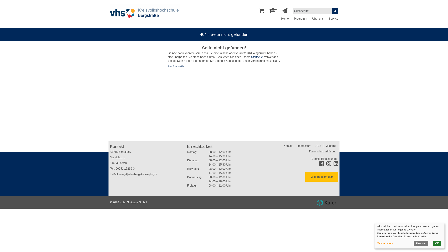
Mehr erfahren (385, 243)
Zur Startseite (176, 66)
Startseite (257, 56)
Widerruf (331, 145)
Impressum (304, 145)
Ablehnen (421, 243)
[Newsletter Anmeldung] (285, 11)
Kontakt (288, 145)
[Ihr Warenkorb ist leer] (261, 11)
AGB (318, 145)
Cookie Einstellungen (325, 158)
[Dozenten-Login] (273, 11)
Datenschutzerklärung (322, 151)
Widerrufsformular (322, 176)
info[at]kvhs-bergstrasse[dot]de (138, 174)
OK (437, 243)
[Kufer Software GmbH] (326, 201)
